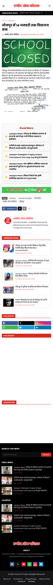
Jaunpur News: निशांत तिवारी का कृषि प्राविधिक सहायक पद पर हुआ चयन (25, 176)
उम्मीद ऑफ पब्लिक (10, 201)
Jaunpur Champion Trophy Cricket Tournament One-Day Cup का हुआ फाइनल (28, 155)
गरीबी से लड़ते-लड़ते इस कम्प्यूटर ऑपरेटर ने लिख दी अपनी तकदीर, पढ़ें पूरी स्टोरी (26, 146)
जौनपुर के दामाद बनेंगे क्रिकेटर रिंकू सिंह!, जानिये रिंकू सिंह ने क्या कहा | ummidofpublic (30, 247)
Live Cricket (8, 336)
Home (4, 21)
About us (7, 579)
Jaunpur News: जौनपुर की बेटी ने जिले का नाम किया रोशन (31, 275)
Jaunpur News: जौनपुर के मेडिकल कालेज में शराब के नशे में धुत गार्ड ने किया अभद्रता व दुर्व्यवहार (27, 136)
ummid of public (25, 198)
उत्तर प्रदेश (37, 198)
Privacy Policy (30, 579)
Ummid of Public (21, 574)
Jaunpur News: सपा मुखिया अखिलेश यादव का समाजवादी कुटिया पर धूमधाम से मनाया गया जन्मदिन (28, 166)
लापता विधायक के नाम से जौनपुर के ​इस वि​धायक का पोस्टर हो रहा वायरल (31, 301)
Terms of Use (44, 579)
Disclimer (22, 581)
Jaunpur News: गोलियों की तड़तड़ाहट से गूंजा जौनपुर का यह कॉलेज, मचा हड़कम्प (32, 262)
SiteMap (31, 581)
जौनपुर (21, 201)
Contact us (18, 579)
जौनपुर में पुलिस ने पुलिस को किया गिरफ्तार (31, 287)
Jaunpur (11, 21)
